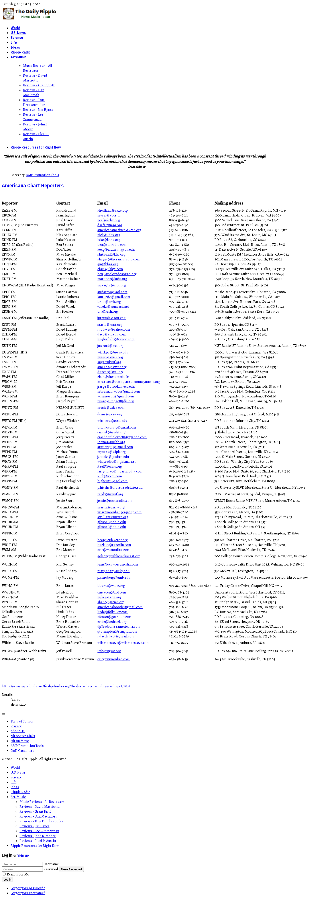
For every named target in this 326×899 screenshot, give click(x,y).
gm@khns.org (107, 264)
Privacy (16, 726)
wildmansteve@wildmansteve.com (123, 642)
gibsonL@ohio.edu (111, 522)
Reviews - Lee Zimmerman (33, 117)
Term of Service (22, 721)
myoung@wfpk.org (111, 451)
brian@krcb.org (109, 301)
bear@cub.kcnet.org (112, 540)
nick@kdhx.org (108, 234)
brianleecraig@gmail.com (116, 427)
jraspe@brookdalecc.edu (116, 386)
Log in (8, 879)
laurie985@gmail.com (113, 296)
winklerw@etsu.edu (112, 420)
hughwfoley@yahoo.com (115, 339)
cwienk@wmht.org (111, 432)
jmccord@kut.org (110, 345)
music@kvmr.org (110, 357)
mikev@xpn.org (109, 597)
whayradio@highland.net (116, 461)
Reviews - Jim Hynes (38, 109)
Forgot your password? (28, 888)
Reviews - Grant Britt (39, 85)
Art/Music (18, 57)
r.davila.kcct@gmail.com (115, 636)
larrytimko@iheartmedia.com (120, 471)
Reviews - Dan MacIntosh (33, 92)
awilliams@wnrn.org (112, 517)
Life (14, 42)
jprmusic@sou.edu (111, 318)
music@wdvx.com (111, 407)
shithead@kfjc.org (111, 254)
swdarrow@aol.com (112, 292)
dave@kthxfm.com (111, 334)
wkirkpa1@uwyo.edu (112, 352)
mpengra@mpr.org (111, 285)
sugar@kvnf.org (109, 362)
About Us (18, 731)
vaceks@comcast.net (113, 306)
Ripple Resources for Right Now (36, 147)
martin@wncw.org (111, 507)
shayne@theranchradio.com (118, 259)
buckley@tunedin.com (114, 544)
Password (50, 869)
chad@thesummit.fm (113, 376)
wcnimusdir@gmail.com (115, 396)
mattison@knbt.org (112, 278)
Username (51, 864)
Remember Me (18, 874)
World (15, 28)
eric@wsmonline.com (113, 549)
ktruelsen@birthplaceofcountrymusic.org (128, 381)
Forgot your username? (28, 893)
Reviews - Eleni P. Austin (38, 840)
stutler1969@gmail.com (115, 447)
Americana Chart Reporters (33, 185)
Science (17, 37)
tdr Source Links (23, 736)
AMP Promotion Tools (42, 175)
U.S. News (18, 32)
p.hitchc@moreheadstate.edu (120, 487)
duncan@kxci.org (110, 371)
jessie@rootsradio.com (114, 500)
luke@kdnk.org (108, 239)
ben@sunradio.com (112, 244)
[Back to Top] (3, 714)
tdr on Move (20, 740)
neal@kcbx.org (108, 220)
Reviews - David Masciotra (35, 78)
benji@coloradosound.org (117, 274)
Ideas (15, 47)
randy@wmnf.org (110, 494)
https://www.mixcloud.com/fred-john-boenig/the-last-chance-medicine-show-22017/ (66, 686)
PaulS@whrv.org (109, 466)
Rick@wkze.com (109, 476)
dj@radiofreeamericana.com (118, 626)
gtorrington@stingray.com (117, 631)
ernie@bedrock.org (112, 621)
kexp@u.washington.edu (116, 249)
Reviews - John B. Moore (38, 836)
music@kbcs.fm (109, 215)
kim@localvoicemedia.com (117, 564)
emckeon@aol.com (111, 592)
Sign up (23, 855)
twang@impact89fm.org (115, 401)
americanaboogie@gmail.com (120, 607)
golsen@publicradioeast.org (118, 556)
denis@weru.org (109, 414)
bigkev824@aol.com (112, 481)
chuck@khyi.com (110, 269)
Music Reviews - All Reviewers (37, 68)
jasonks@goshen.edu (113, 456)
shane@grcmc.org (110, 602)
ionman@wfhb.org (111, 442)
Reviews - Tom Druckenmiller (34, 102)
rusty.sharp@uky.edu (113, 571)
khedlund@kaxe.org (112, 210)
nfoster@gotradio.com (114, 616)
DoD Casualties (22, 750)
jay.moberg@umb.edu (113, 577)
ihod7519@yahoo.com (113, 329)
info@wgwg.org (109, 651)
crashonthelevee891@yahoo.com (122, 437)
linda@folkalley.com (112, 611)
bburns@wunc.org (111, 585)
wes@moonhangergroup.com (119, 512)
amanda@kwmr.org (112, 367)
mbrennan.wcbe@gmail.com (118, 391)
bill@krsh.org (107, 311)
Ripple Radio (21, 52)
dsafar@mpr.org (109, 225)
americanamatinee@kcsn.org (119, 230)
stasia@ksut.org (109, 324)
